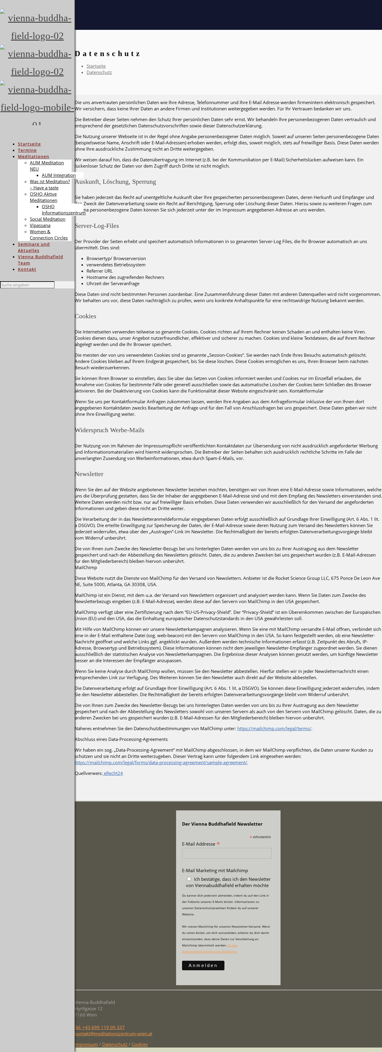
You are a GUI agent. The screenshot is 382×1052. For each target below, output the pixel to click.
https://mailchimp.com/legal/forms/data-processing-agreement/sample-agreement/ (161, 762)
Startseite (96, 66)
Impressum (86, 1044)
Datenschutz (99, 72)
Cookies (140, 1044)
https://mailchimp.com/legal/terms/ (274, 728)
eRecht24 (113, 773)
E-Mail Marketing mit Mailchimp (215, 870)
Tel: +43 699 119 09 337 (100, 1027)
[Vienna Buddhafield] (37, 80)
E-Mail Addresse (201, 843)
